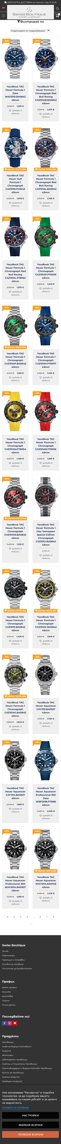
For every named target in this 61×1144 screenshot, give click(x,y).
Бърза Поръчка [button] (16, 169)
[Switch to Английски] (3, 7)
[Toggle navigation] (3, 15)
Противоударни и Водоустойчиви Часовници (27, 1068)
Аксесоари (7, 1055)
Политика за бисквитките (17, 968)
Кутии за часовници (13, 1072)
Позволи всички (30, 1134)
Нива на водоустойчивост (16, 1046)
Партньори (8, 955)
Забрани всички (30, 1125)
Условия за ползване (13, 964)
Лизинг (6, 1000)
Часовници (8, 1042)
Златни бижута (11, 1077)
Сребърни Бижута (12, 1081)
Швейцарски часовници (14, 1059)
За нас (5, 951)
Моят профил (9, 987)
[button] (15, 112)
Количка (6, 992)
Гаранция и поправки (13, 960)
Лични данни (8, 1005)
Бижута (6, 1051)
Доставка (7, 996)
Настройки (30, 1115)
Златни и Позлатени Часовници (19, 1064)
